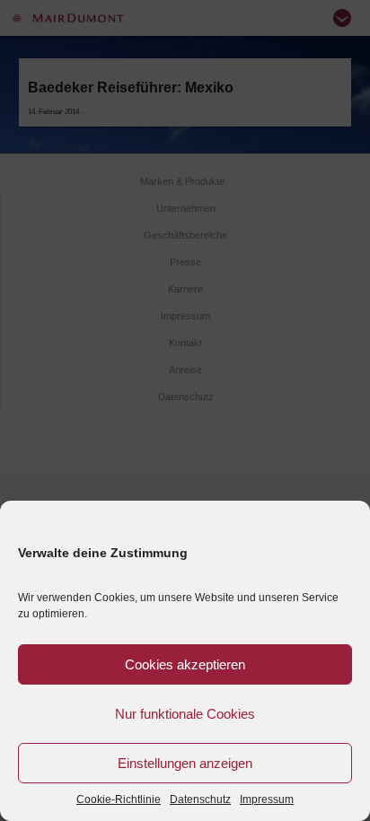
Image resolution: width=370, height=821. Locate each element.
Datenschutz (200, 799)
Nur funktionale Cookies (185, 713)
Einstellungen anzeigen (185, 763)
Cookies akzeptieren (185, 664)
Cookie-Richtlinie (118, 799)
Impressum (267, 799)
